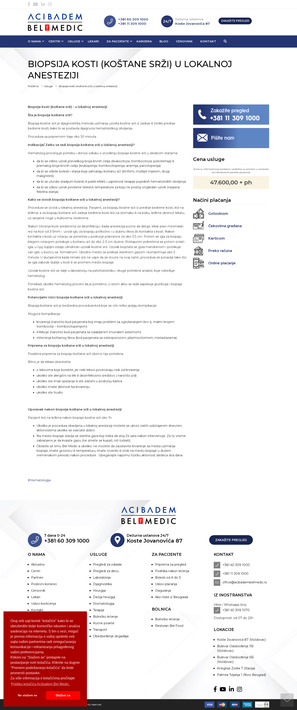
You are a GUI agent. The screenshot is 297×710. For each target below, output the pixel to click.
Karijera (144, 41)
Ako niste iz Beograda (171, 597)
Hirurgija (99, 590)
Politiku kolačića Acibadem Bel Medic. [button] (40, 684)
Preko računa (220, 251)
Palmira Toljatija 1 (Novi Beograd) (241, 675)
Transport (100, 630)
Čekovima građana (225, 226)
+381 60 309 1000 (133, 19)
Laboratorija (102, 577)
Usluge (74, 41)
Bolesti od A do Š (168, 577)
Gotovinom (218, 214)
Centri (54, 41)
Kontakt (208, 41)
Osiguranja (163, 590)
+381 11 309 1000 (132, 24)
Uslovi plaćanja (166, 584)
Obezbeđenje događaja (110, 636)
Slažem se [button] (63, 695)
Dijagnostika (102, 584)
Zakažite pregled (235, 20)
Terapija (98, 610)
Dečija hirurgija (104, 597)
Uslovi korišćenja (43, 604)
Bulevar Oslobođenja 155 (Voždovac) (235, 648)
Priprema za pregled (170, 564)
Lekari (93, 41)
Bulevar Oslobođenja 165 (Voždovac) (235, 659)
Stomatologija (103, 604)
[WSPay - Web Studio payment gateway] (261, 704)
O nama (34, 41)
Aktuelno (38, 564)
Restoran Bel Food (169, 626)
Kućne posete (103, 623)
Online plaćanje (222, 263)
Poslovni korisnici (44, 584)
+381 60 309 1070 (236, 610)
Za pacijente (118, 41)
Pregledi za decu (106, 571)
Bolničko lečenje (105, 617)
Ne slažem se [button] (27, 695)
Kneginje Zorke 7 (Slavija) (236, 668)
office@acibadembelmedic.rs (244, 582)
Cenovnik (184, 41)
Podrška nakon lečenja (172, 571)
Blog (163, 41)
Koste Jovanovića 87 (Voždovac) (241, 640)
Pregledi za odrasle (107, 564)
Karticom (216, 238)
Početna (33, 86)
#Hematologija (39, 480)
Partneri (37, 577)
